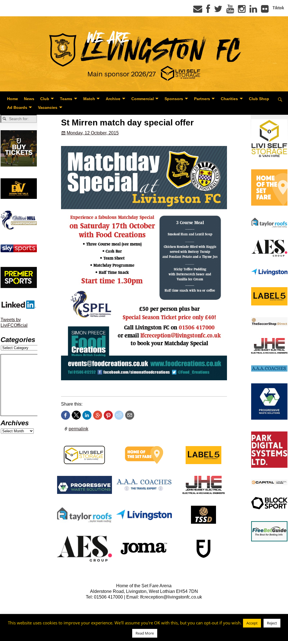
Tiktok (278, 8)
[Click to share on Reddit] (118, 415)
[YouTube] (230, 10)
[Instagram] (242, 10)
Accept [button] (252, 623)
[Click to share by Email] (129, 415)
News (29, 98)
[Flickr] (265, 10)
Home (12, 98)
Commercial (142, 98)
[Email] (197, 10)
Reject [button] (272, 623)
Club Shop (259, 98)
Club (44, 98)
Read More (145, 633)
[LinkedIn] (253, 10)
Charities (229, 98)
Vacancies (47, 107)
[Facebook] (208, 10)
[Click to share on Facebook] (65, 415)
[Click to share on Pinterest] (108, 415)
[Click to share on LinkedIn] (86, 415)
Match (89, 98)
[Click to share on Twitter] (76, 415)
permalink (78, 428)
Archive (113, 98)
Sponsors (174, 98)
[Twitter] (218, 10)
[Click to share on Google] (97, 415)
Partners (202, 98)
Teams (66, 98)
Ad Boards (17, 107)
